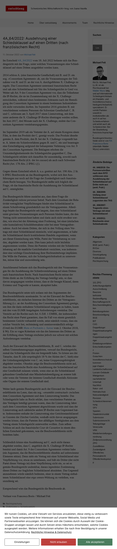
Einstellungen (22, 542)
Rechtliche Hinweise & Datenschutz (51, 532)
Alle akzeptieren (95, 542)
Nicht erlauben (58, 542)
